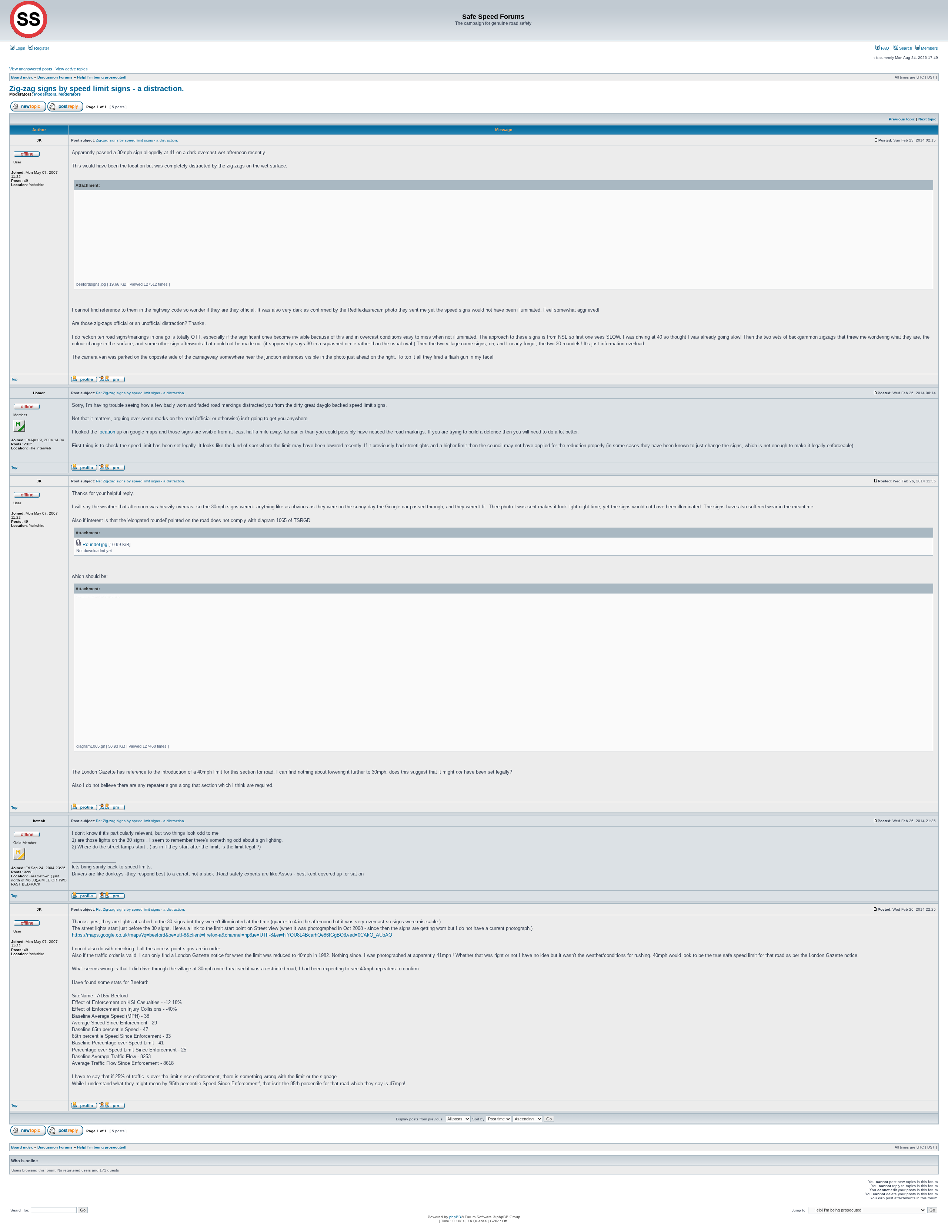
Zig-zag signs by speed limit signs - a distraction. (96, 88)
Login (19, 48)
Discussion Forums (55, 77)
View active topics (72, 69)
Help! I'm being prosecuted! (101, 77)
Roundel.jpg (95, 544)
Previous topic (902, 119)
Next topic (927, 119)
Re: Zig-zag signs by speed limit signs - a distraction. (140, 393)
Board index (22, 77)
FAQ (884, 48)
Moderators (45, 94)
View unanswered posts (30, 69)
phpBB (455, 1217)
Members (929, 48)
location (107, 432)
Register (41, 48)
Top (14, 379)
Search (905, 48)
